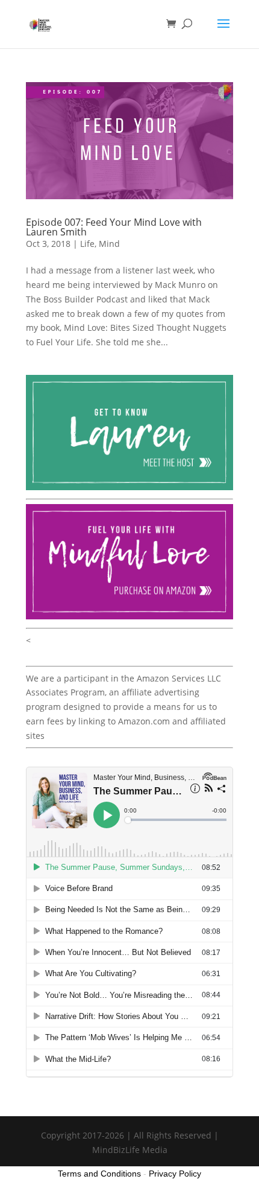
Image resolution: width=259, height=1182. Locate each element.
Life (87, 243)
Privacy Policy (175, 1173)
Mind (109, 243)
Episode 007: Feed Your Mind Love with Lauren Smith (114, 227)
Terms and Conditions (99, 1173)
